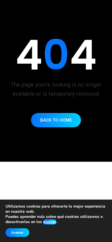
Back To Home (56, 120)
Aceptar (17, 232)
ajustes (49, 222)
